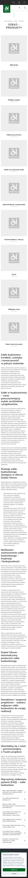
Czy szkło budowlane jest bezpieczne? (10, 799)
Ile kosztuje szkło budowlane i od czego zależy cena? (13, 826)
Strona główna (8, 21)
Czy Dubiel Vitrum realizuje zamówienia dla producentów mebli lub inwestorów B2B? (12, 832)
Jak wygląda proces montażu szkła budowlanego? (11, 820)
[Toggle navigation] (25, 7)
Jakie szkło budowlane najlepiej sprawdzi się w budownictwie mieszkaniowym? (12, 792)
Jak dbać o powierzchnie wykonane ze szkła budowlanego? (10, 840)
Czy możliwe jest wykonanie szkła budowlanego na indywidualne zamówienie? (11, 813)
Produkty (21, 21)
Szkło (15, 21)
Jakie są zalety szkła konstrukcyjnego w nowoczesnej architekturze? (13, 805)
